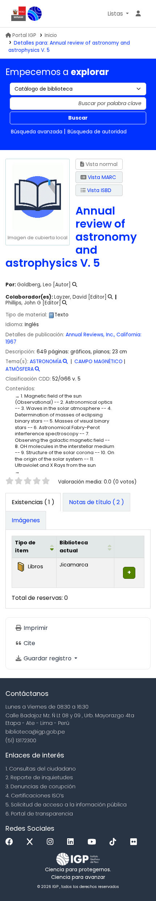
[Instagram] (52, 842)
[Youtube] (93, 842)
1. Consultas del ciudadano (40, 768)
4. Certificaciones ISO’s (34, 795)
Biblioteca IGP (35, 14)
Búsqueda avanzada (36, 131)
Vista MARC (101, 177)
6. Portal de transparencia (39, 813)
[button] (118, 14)
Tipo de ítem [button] (25, 546)
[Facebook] (11, 842)
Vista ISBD (98, 190)
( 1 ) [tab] (33, 502)
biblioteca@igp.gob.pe (35, 731)
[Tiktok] (115, 842)
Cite (28, 643)
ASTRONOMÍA (46, 361)
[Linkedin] (72, 842)
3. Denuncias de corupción (40, 786)
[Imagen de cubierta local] (37, 196)
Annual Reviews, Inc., (90, 334)
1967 (10, 342)
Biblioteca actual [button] (73, 546)
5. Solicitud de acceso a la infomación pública (66, 804)
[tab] (96, 502)
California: (128, 334)
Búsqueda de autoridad (97, 131)
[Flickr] (135, 842)
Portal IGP (24, 35)
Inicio (51, 35)
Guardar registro (47, 658)
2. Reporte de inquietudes (39, 777)
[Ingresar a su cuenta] (138, 14)
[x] (31, 842)
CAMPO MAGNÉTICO (98, 361)
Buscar (78, 117)
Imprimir (35, 628)
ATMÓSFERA (19, 369)
